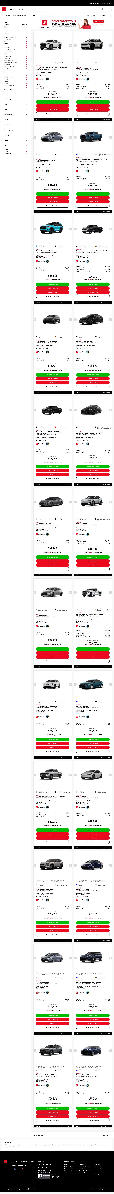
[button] (70, 45)
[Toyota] (4, 9)
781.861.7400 (66, 119)
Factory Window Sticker (53, 113)
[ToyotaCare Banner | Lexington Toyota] (72, 24)
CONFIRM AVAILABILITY (52, 102)
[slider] (5, 27)
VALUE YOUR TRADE (52, 109)
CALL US (38, 119)
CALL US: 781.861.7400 (95, 3)
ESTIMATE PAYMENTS (53, 106)
